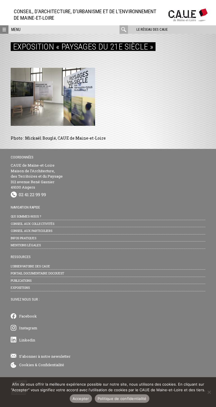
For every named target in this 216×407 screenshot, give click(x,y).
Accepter (81, 398)
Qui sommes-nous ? (26, 216)
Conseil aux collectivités (32, 224)
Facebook (28, 316)
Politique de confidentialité (122, 398)
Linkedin (27, 340)
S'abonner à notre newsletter (45, 356)
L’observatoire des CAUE (30, 266)
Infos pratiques (23, 238)
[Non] (209, 392)
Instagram (28, 327)
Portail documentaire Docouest (37, 273)
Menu (16, 29)
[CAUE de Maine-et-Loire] (188, 20)
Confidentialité (51, 364)
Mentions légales (26, 245)
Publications (21, 280)
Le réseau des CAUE (152, 29)
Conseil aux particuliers (31, 231)
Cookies (26, 364)
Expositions (20, 287)
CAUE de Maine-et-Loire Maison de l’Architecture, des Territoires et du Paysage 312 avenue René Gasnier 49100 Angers (37, 176)
